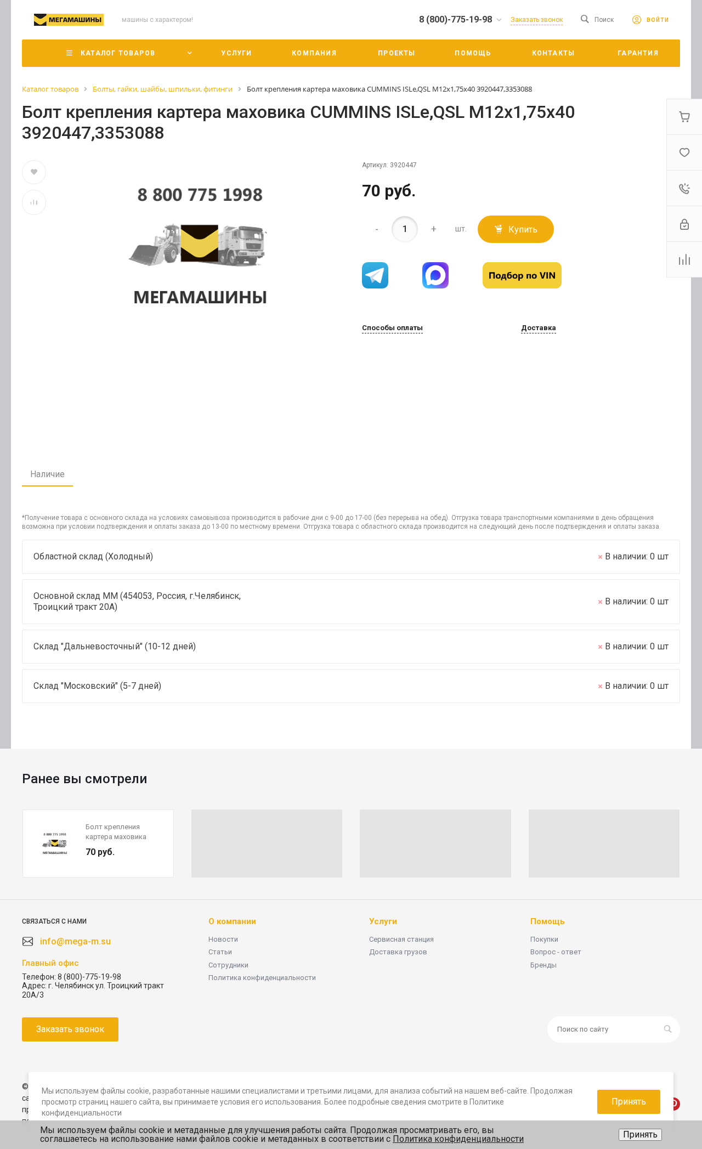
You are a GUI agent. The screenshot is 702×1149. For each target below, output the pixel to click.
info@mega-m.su (75, 941)
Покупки (544, 939)
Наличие (47, 474)
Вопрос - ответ (555, 952)
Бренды (543, 965)
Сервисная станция (401, 939)
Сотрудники (228, 965)
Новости (223, 939)
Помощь (547, 921)
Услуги (383, 921)
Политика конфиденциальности (262, 977)
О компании (232, 921)
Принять (640, 1134)
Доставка (538, 328)
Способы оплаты (392, 328)
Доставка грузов (398, 952)
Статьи (220, 952)
